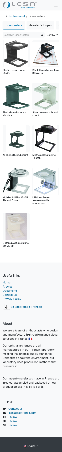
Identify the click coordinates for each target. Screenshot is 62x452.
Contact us (10, 294)
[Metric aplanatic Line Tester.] (45, 138)
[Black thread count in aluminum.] (16, 96)
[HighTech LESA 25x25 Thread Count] (16, 181)
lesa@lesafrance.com (22, 412)
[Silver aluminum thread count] (45, 96)
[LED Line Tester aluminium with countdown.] (45, 181)
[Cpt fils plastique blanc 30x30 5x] (16, 226)
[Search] (42, 35)
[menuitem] (14, 25)
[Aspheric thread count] (16, 138)
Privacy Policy (12, 299)
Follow (12, 417)
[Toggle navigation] (56, 5)
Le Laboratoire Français (26, 306)
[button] (52, 35)
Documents (10, 290)
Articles (7, 286)
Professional (16, 16)
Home (7, 282)
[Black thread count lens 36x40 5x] (45, 53)
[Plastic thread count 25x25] (16, 53)
